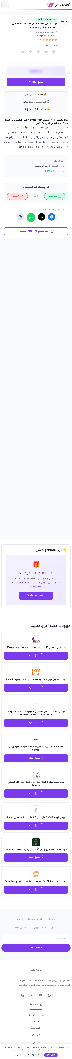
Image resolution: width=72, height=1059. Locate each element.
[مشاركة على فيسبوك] (51, 217)
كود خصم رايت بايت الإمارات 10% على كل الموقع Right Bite (36, 680)
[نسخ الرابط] (20, 217)
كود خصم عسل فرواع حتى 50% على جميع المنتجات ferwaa (36, 850)
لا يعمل (15, 196)
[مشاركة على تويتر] (41, 217)
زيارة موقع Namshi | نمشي (33, 231)
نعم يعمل (52, 196)
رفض (19, 1055)
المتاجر (36, 1022)
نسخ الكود (35, 655)
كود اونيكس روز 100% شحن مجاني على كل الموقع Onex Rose (36, 881)
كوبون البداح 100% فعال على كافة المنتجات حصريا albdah (36, 817)
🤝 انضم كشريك (36, 1015)
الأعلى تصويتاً (36, 1035)
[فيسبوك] (49, 995)
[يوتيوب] (40, 995)
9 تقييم (38, 40)
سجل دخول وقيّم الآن (36, 595)
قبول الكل (51, 1055)
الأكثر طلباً (36, 1028)
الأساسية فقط (34, 1055)
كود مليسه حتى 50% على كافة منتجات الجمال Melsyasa (36, 648)
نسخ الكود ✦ (36, 82)
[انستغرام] (22, 995)
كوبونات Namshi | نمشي (46, 36)
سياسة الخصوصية (18, 1050)
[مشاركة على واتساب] (31, 217)
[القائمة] (5, 4)
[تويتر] (31, 995)
